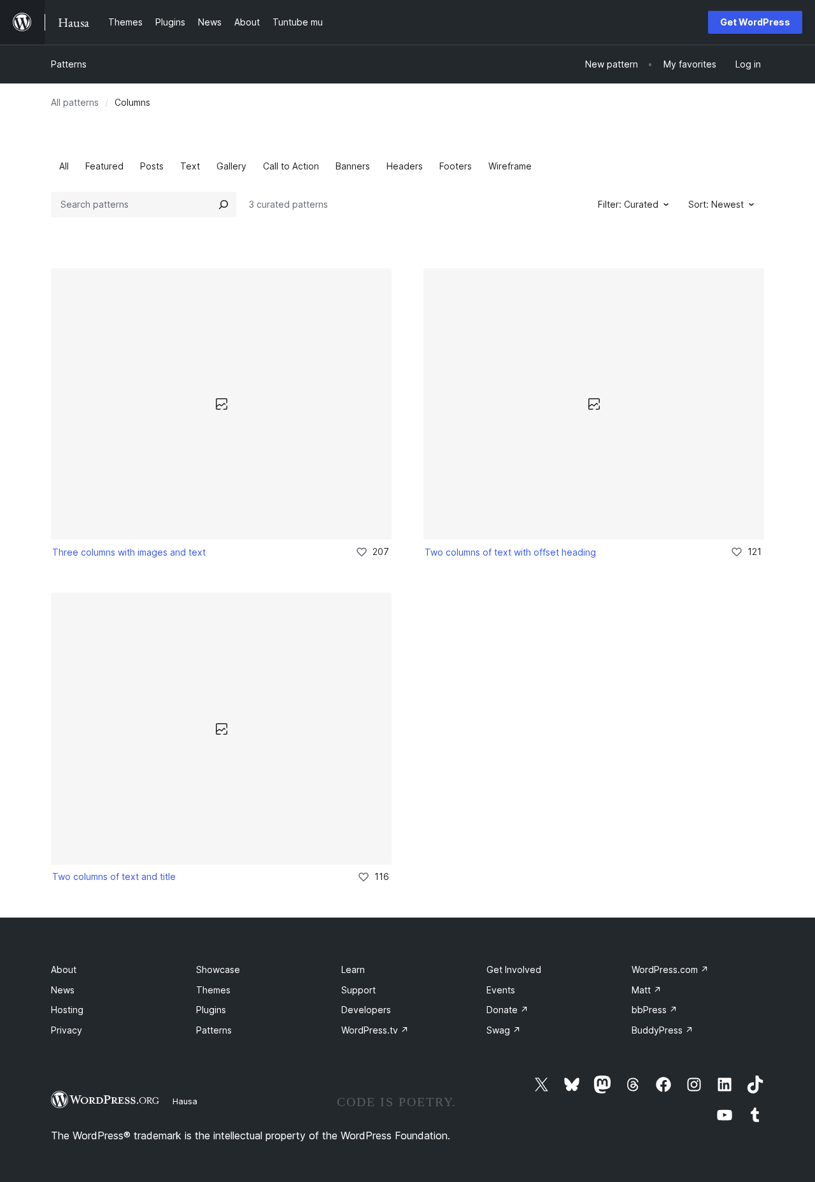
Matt (647, 989)
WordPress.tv (375, 1030)
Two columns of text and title (114, 876)
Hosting (67, 1009)
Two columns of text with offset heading (510, 552)
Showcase (218, 969)
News (62, 989)
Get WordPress (755, 22)
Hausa (185, 1101)
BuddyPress (662, 1030)
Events (500, 989)
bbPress (654, 1009)
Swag (503, 1030)
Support (358, 989)
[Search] (223, 204)
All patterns (75, 102)
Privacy (66, 1030)
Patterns (69, 64)
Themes (213, 989)
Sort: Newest (716, 204)
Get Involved (513, 969)
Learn (353, 969)
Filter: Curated (628, 204)
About (63, 969)
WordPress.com (670, 969)
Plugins (211, 1009)
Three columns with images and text (129, 552)
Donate (507, 1009)
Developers (366, 1009)
